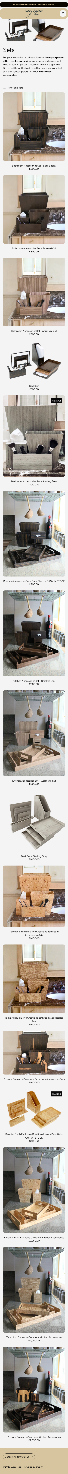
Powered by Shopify (33, 1467)
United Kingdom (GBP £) (17, 1457)
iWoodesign (16, 1467)
